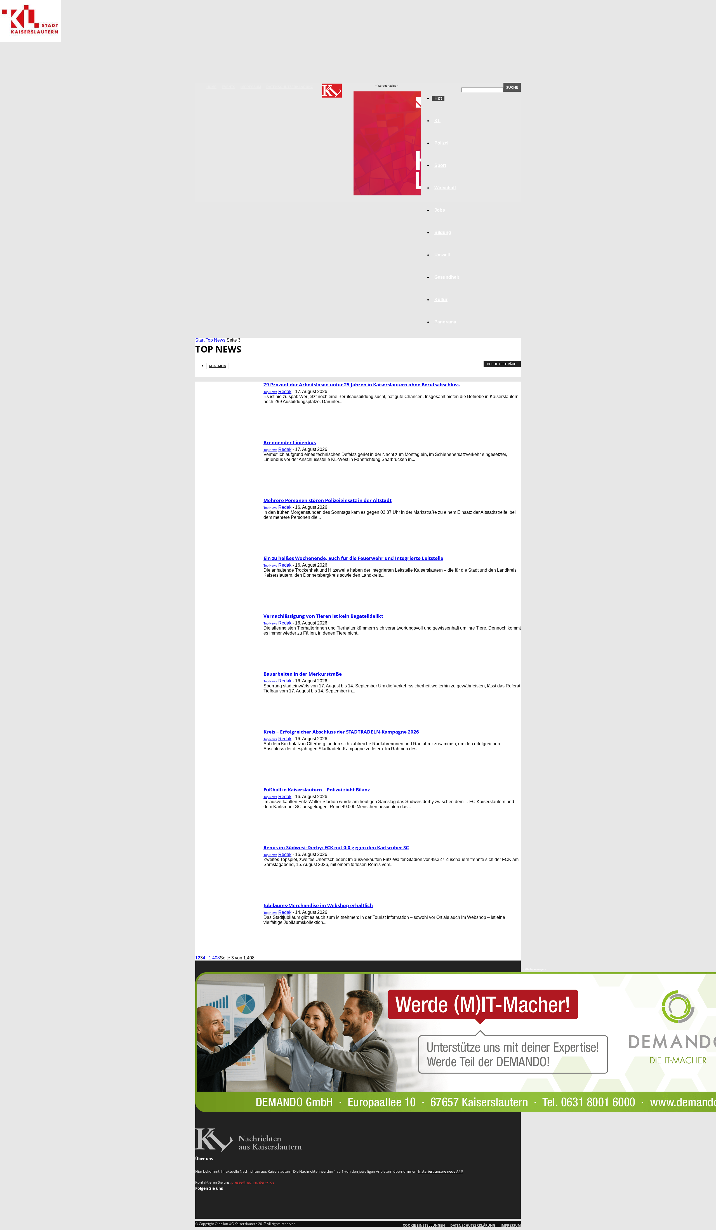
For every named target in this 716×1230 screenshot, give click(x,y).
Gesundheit (446, 277)
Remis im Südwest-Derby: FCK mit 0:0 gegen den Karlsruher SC (336, 847)
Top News (215, 340)
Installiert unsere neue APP (440, 1171)
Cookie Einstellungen (424, 1225)
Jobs (439, 210)
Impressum (251, 87)
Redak (284, 391)
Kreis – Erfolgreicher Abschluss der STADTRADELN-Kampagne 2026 (341, 731)
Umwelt (442, 254)
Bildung (442, 232)
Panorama (445, 322)
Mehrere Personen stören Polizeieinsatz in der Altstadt (327, 500)
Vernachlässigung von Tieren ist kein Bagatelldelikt (323, 616)
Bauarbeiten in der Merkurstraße (302, 674)
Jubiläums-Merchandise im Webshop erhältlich (318, 905)
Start (199, 340)
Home (211, 87)
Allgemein (217, 366)
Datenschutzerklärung (289, 87)
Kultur (440, 299)
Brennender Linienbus (289, 442)
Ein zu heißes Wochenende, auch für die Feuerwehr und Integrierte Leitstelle (353, 558)
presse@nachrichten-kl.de (252, 1182)
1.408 (214, 957)
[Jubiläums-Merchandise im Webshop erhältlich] (30, 40)
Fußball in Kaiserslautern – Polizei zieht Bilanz (316, 789)
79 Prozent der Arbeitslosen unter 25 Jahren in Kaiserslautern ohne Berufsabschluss (361, 384)
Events (228, 87)
